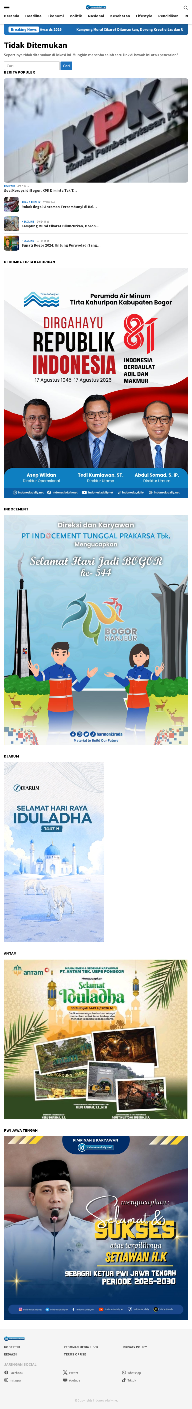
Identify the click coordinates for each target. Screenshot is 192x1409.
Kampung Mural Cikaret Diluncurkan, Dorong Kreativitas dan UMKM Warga (69, 29)
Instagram (17, 1380)
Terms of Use (75, 1354)
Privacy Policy (135, 1347)
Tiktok (132, 1380)
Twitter (73, 1373)
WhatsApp (134, 1373)
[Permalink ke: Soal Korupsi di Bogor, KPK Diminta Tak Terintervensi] (96, 130)
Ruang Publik (31, 202)
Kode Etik (12, 1347)
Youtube (74, 1380)
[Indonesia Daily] (96, 6)
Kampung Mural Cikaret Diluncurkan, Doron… (60, 226)
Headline (28, 221)
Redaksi (10, 1354)
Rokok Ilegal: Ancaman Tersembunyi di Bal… (59, 207)
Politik (9, 186)
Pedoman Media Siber (81, 1347)
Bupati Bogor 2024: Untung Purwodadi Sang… (61, 245)
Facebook (16, 1373)
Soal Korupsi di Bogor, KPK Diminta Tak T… (40, 190)
